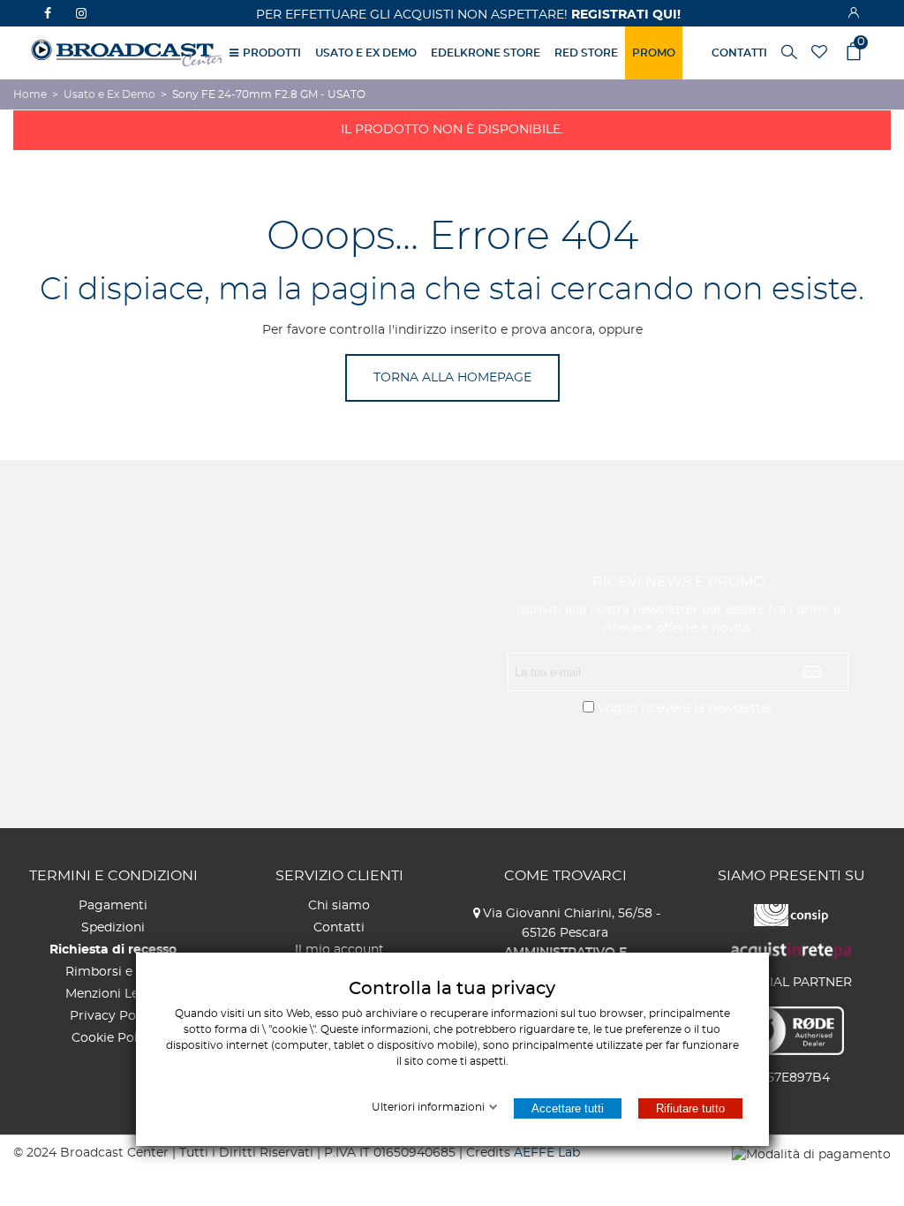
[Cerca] (789, 51)
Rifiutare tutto (689, 1108)
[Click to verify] (791, 1029)
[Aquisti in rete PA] (791, 913)
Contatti (339, 928)
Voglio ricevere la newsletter (685, 709)
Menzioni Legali (113, 994)
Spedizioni (113, 928)
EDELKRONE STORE (485, 53)
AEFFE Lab (547, 1153)
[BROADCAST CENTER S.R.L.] (128, 53)
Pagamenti (113, 906)
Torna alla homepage (452, 378)
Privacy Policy (113, 1016)
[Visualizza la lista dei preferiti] (821, 53)
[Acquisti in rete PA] (791, 949)
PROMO (653, 53)
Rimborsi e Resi (113, 972)
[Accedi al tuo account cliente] (855, 13)
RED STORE (586, 53)
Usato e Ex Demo (366, 53)
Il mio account (339, 950)
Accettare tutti (567, 1108)
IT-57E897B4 (791, 1078)
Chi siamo (339, 906)
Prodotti (272, 53)
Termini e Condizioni (113, 876)
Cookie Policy (113, 1038)
